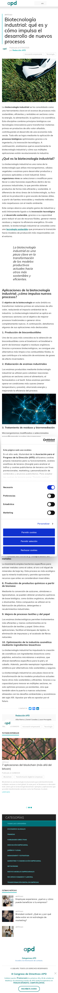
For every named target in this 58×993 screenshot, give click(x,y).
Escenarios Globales (16, 829)
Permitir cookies (29, 532)
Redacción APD (19, 50)
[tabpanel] (29, 771)
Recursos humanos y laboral (20, 877)
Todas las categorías (16, 824)
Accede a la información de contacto (28, 961)
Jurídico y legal (14, 850)
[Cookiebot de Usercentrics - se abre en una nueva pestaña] (43, 440)
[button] (27, 807)
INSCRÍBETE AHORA (29, 989)
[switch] (51, 496)
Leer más (6, 792)
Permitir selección (29, 541)
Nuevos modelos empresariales (20, 872)
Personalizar (43, 523)
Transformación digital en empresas (29, 777)
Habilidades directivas (17, 840)
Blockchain (8, 777)
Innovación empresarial (33, 54)
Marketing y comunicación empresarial (24, 861)
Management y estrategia (18, 856)
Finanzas (11, 834)
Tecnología (50, 54)
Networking (12, 866)
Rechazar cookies (29, 550)
